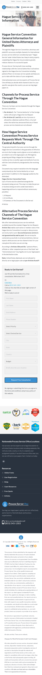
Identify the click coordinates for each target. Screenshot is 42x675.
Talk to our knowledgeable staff (15, 521)
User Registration (10, 477)
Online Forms (9, 473)
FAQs (6, 482)
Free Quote (8, 491)
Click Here (8, 282)
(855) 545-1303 (14, 285)
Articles (7, 496)
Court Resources (10, 487)
